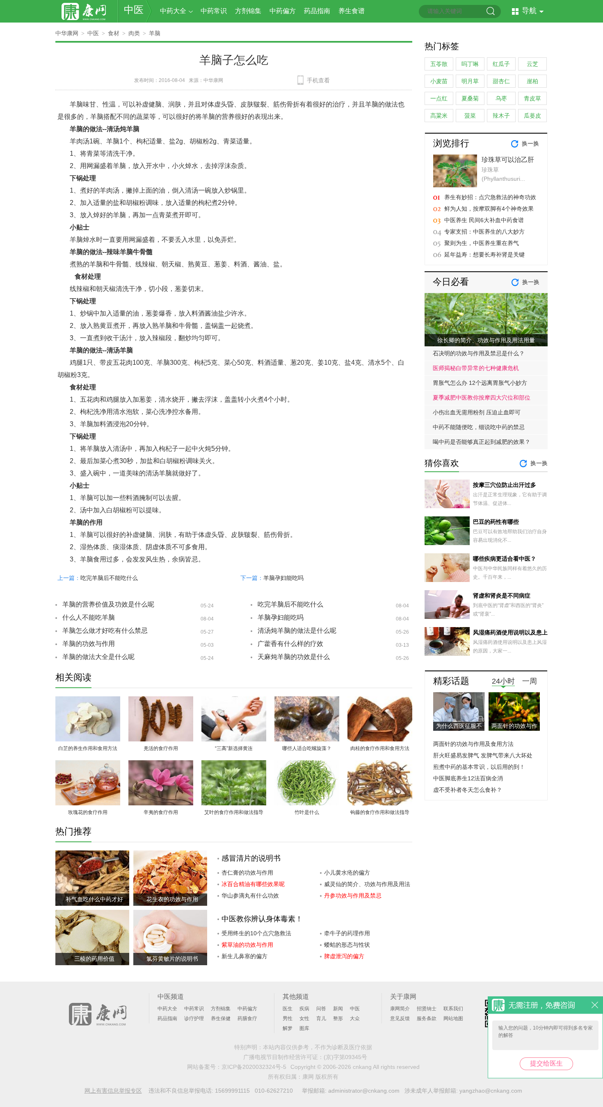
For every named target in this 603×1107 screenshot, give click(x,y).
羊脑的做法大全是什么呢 (98, 656)
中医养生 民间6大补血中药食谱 (484, 220)
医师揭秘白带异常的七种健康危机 (476, 368)
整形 (338, 1018)
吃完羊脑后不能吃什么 (109, 578)
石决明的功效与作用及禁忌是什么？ (479, 353)
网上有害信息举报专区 (113, 1090)
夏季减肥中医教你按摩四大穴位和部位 (481, 397)
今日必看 (451, 282)
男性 (287, 1018)
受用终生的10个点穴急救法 (256, 933)
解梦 (287, 1028)
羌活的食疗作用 (161, 748)
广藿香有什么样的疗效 (290, 643)
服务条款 (426, 1018)
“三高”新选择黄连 (234, 748)
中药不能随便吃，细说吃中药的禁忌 (479, 427)
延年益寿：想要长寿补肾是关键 (484, 254)
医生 (287, 1009)
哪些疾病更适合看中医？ (504, 558)
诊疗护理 (194, 1018)
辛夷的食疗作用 (161, 812)
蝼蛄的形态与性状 (347, 944)
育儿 (321, 1018)
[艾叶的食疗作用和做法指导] (233, 764)
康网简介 (400, 1009)
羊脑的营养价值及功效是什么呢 (108, 604)
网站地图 (453, 1018)
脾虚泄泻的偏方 (344, 956)
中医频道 (171, 996)
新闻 (338, 1009)
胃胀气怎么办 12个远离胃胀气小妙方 (480, 383)
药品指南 (317, 10)
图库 (304, 1028)
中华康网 (66, 33)
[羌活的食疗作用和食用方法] (160, 701)
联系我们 (453, 1009)
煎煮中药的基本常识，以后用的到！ (479, 767)
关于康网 (403, 996)
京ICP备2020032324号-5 (254, 1067)
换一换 (530, 143)
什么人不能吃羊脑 (88, 617)
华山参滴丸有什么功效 (250, 895)
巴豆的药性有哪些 (496, 521)
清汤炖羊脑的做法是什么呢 (297, 630)
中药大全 (173, 10)
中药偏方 (283, 10)
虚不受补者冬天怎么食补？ (467, 789)
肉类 (134, 33)
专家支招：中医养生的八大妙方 (484, 231)
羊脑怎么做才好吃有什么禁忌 (105, 630)
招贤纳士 (426, 1009)
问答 (321, 1009)
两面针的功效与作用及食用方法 (473, 744)
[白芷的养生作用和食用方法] (87, 701)
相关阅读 (73, 677)
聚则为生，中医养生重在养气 (481, 243)
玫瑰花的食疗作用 (87, 812)
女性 (304, 1018)
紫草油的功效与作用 (247, 944)
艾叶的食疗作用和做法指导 (233, 812)
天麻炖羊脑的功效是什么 (294, 656)
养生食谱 (351, 10)
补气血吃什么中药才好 (94, 899)
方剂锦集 (248, 10)
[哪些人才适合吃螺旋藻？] (306, 701)
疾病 (304, 1009)
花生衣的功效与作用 (172, 899)
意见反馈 (400, 1018)
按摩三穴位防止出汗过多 (504, 485)
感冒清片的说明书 (251, 858)
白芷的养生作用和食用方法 (87, 748)
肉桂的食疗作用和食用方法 (379, 748)
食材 (113, 33)
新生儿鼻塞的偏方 (244, 956)
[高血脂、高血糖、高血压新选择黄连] (233, 701)
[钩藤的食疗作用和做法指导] (379, 764)
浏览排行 (451, 143)
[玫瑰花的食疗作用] (87, 764)
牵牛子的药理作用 (347, 933)
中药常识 (214, 10)
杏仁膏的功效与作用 (247, 872)
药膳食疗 (247, 1018)
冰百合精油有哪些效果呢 (253, 884)
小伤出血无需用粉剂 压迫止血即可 (477, 412)
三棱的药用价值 (94, 958)
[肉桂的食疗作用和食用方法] (379, 701)
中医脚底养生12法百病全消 (468, 778)
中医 (134, 9)
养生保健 (221, 1018)
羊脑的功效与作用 (88, 643)
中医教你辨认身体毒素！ (262, 919)
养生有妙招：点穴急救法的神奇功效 (490, 197)
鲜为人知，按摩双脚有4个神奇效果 (489, 208)
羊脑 (154, 33)
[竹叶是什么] (306, 764)
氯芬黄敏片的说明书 (172, 958)
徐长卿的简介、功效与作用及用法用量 (486, 340)
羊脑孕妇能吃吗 (283, 578)
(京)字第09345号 (345, 1057)
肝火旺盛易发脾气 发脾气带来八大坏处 (482, 755)
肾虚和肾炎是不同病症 (501, 595)
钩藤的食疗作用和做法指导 (379, 812)
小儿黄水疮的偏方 (347, 872)
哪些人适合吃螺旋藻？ (306, 748)
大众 (355, 1018)
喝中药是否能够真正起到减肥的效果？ (481, 442)
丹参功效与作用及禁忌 (352, 895)
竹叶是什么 (307, 812)
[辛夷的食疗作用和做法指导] (160, 764)
